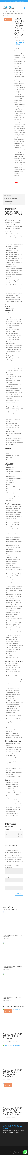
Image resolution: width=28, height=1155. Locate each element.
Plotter (7, 11)
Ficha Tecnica (8, 204)
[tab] (14, 195)
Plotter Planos (13, 11)
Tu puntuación (9, 865)
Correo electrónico (10, 885)
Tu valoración (9, 867)
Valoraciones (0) (8, 201)
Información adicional (10, 198)
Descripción (7, 195)
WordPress (18, 1153)
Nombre (7, 877)
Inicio (4, 11)
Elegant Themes (17, 1151)
